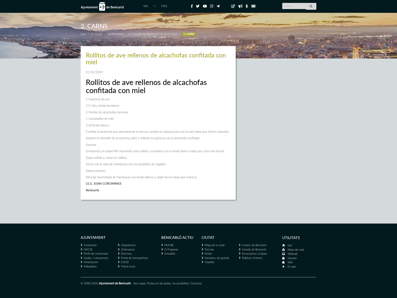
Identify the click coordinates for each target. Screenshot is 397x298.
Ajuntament (93, 238)
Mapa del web (296, 250)
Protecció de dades (159, 283)
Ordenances (128, 249)
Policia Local (128, 266)
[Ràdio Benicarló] (247, 6)
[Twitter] (198, 6)
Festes (208, 254)
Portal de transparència (134, 258)
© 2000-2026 (89, 283)
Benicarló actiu (177, 238)
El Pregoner (171, 249)
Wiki (290, 262)
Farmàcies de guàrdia (217, 258)
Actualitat (169, 254)
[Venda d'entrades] (253, 6)
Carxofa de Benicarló (254, 249)
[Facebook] (192, 6)
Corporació (90, 245)
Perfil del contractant (96, 254)
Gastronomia (115, 34)
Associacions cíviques (254, 254)
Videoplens (90, 266)
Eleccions (126, 254)
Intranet (292, 258)
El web (292, 267)
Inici (83, 34)
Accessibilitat (180, 283)
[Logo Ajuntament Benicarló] (102, 6)
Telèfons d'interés (252, 258)
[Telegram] (218, 6)
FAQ (164, 6)
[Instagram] (211, 6)
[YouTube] (205, 6)
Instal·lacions (91, 262)
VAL (145, 6)
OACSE (88, 249)
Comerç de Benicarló (254, 245)
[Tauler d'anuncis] (233, 6)
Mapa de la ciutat (215, 245)
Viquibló (209, 262)
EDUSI (125, 262)
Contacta (196, 283)
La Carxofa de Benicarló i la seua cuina (152, 34)
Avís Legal (139, 283)
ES (154, 6)
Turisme (209, 249)
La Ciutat (96, 34)
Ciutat (208, 238)
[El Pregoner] (240, 6)
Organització (128, 245)
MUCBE (169, 245)
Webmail (293, 254)
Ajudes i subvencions (96, 258)
